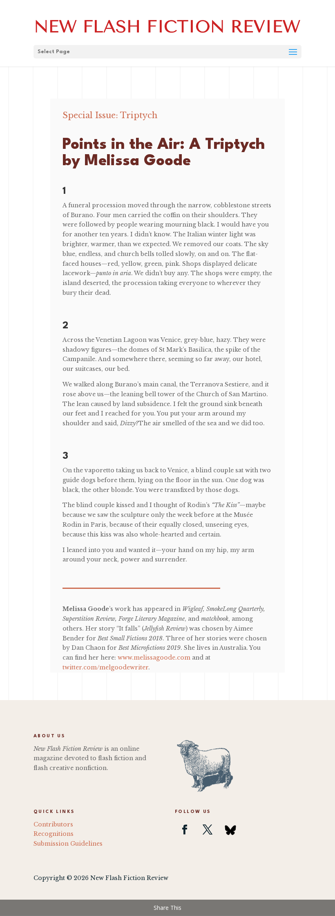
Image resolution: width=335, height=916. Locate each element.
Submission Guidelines (68, 843)
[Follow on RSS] (230, 830)
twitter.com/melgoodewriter (105, 667)
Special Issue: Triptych (110, 115)
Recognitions (54, 833)
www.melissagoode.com (154, 657)
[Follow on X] (207, 830)
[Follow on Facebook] (184, 830)
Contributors (53, 824)
